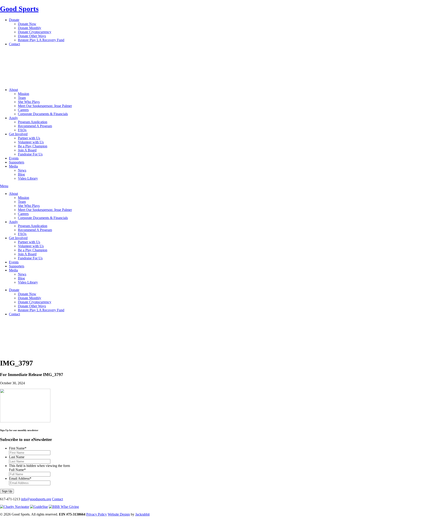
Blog (21, 174)
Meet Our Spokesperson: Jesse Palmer (45, 106)
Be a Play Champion (32, 146)
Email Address (20, 478)
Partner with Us (29, 138)
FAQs (22, 130)
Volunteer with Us (31, 142)
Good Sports (19, 9)
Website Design (119, 514)
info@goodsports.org (36, 499)
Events (14, 158)
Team (22, 98)
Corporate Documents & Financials (43, 114)
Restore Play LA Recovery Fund (41, 40)
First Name (17, 448)
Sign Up (7, 491)
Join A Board (27, 150)
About (13, 90)
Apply (13, 118)
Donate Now (27, 24)
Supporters (16, 162)
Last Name (16, 457)
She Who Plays (29, 102)
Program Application (32, 122)
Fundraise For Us (30, 154)
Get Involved (18, 134)
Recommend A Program (35, 126)
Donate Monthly (29, 28)
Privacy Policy (96, 514)
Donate (14, 20)
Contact (14, 44)
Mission (23, 94)
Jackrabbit (142, 514)
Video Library (28, 178)
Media (13, 166)
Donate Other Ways (32, 36)
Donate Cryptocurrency (34, 32)
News (22, 170)
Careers (23, 110)
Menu (4, 186)
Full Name (17, 470)
